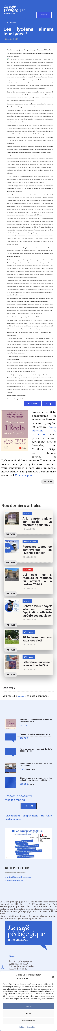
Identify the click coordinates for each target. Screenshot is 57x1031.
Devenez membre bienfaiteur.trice (35, 734)
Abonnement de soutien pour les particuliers (36, 765)
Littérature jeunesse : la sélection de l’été (37, 663)
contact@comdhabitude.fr (19, 877)
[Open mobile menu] (39, 5)
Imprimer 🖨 (32, 404)
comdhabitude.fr (14, 880)
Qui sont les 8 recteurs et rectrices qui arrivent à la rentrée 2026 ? (37, 579)
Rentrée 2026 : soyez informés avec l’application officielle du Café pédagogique (37, 610)
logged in (21, 696)
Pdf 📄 (49, 404)
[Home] (15, 18)
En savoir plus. (24, 475)
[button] (53, 976)
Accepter (28, 1006)
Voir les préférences (28, 1021)
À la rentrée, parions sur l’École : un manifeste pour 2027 (37, 522)
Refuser (28, 1013)
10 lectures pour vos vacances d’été (37, 639)
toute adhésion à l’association (44, 431)
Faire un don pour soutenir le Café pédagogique (36, 750)
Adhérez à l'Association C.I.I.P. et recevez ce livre (36, 721)
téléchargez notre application (24, 918)
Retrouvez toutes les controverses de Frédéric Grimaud (37, 550)
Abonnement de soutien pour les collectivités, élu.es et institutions (36, 779)
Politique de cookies (27, 1027)
